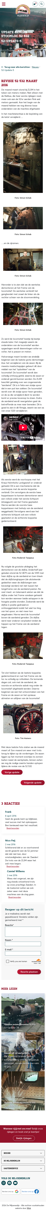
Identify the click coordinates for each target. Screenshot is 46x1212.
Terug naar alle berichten (17, 67)
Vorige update (12, 772)
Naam (8, 940)
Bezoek (7, 1153)
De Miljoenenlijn (12, 1161)
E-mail (8, 949)
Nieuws (35, 67)
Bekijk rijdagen (24, 1138)
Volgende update (32, 782)
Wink (29, 1208)
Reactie (9, 925)
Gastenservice (11, 1168)
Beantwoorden (13, 828)
